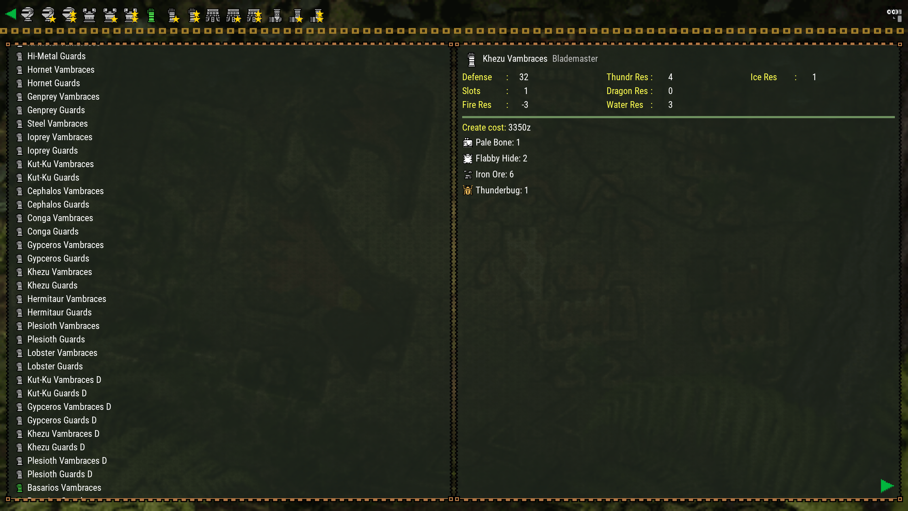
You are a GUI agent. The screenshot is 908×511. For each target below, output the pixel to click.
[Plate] (90, 14)
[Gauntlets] (152, 14)
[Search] (894, 14)
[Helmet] (28, 14)
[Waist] (214, 14)
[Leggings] (275, 14)
